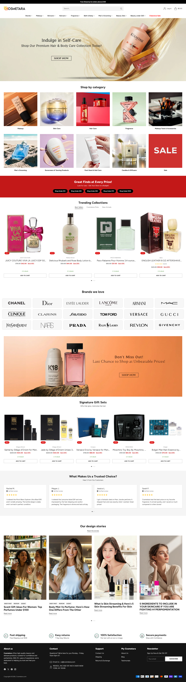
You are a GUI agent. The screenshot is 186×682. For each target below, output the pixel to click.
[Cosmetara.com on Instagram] (15, 669)
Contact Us (99, 653)
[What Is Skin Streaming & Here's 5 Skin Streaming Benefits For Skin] (115, 568)
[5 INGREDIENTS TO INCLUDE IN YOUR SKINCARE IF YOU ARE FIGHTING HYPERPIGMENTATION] (161, 568)
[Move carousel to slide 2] (91, 78)
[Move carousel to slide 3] (114, 78)
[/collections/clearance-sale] (93, 366)
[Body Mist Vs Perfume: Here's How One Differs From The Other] (70, 568)
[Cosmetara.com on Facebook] (5, 669)
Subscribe (173, 659)
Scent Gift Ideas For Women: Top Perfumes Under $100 (23, 608)
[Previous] (4, 245)
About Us (124, 653)
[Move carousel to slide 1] (68, 78)
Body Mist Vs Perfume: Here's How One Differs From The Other (69, 608)
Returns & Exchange (102, 661)
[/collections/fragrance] (93, 49)
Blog (123, 657)
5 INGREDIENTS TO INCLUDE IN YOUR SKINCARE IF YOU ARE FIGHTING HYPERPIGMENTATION (159, 606)
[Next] (181, 245)
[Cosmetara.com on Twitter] (8, 669)
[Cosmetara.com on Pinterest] (11, 669)
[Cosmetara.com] (14, 8)
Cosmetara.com (21, 676)
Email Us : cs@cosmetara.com (64, 662)
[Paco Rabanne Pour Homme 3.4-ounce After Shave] (115, 233)
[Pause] (128, 78)
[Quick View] (44, 215)
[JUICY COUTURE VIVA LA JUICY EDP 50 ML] (25, 233)
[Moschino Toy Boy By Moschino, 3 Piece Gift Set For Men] (129, 427)
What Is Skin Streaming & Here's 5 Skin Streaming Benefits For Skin (114, 605)
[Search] (121, 8)
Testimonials (125, 661)
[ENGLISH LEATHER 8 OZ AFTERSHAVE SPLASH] (161, 233)
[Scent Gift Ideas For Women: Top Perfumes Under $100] (25, 568)
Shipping (98, 657)
